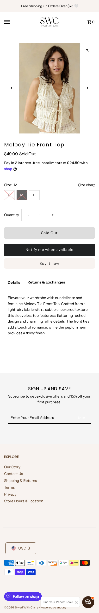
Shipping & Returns (20, 480)
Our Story (12, 467)
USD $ (24, 548)
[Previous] (11, 88)
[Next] (87, 88)
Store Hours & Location (23, 501)
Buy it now (49, 263)
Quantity (11, 215)
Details (14, 282)
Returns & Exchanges (46, 282)
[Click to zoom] (87, 50)
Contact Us (13, 473)
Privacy (10, 494)
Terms (9, 487)
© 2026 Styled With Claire (21, 607)
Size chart (86, 185)
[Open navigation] (20, 22)
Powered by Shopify (53, 607)
